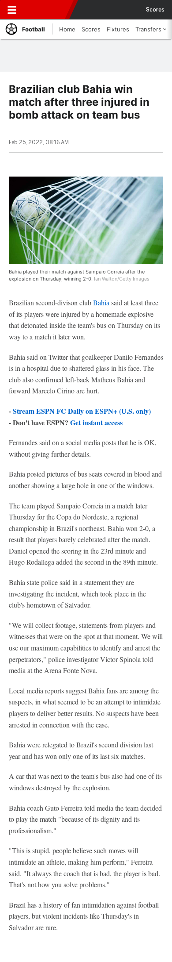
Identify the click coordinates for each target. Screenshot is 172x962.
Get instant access (96, 422)
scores (155, 10)
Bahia (101, 302)
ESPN (47, 9)
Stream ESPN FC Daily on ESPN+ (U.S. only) (82, 411)
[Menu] (12, 9)
